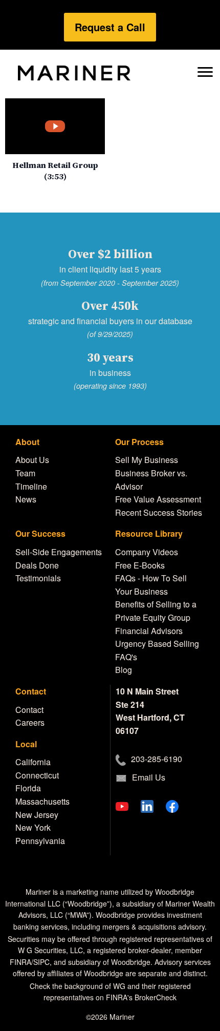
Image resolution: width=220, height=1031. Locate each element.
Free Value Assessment (158, 499)
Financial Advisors (149, 631)
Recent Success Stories (158, 512)
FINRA (20, 962)
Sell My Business (146, 460)
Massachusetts (42, 801)
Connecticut (37, 775)
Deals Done (37, 565)
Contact (29, 710)
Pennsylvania (40, 841)
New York (33, 827)
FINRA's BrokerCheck (141, 997)
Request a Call (110, 26)
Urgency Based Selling (157, 643)
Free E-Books (140, 565)
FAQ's (126, 657)
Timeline (31, 486)
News (25, 499)
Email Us (148, 777)
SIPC (41, 962)
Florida (28, 788)
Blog (123, 670)
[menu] (205, 71)
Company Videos (146, 552)
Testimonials (38, 578)
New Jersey (36, 814)
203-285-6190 (156, 759)
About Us (32, 460)
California (33, 762)
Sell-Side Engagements (58, 552)
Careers (30, 722)
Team (25, 473)
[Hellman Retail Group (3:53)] (55, 126)
